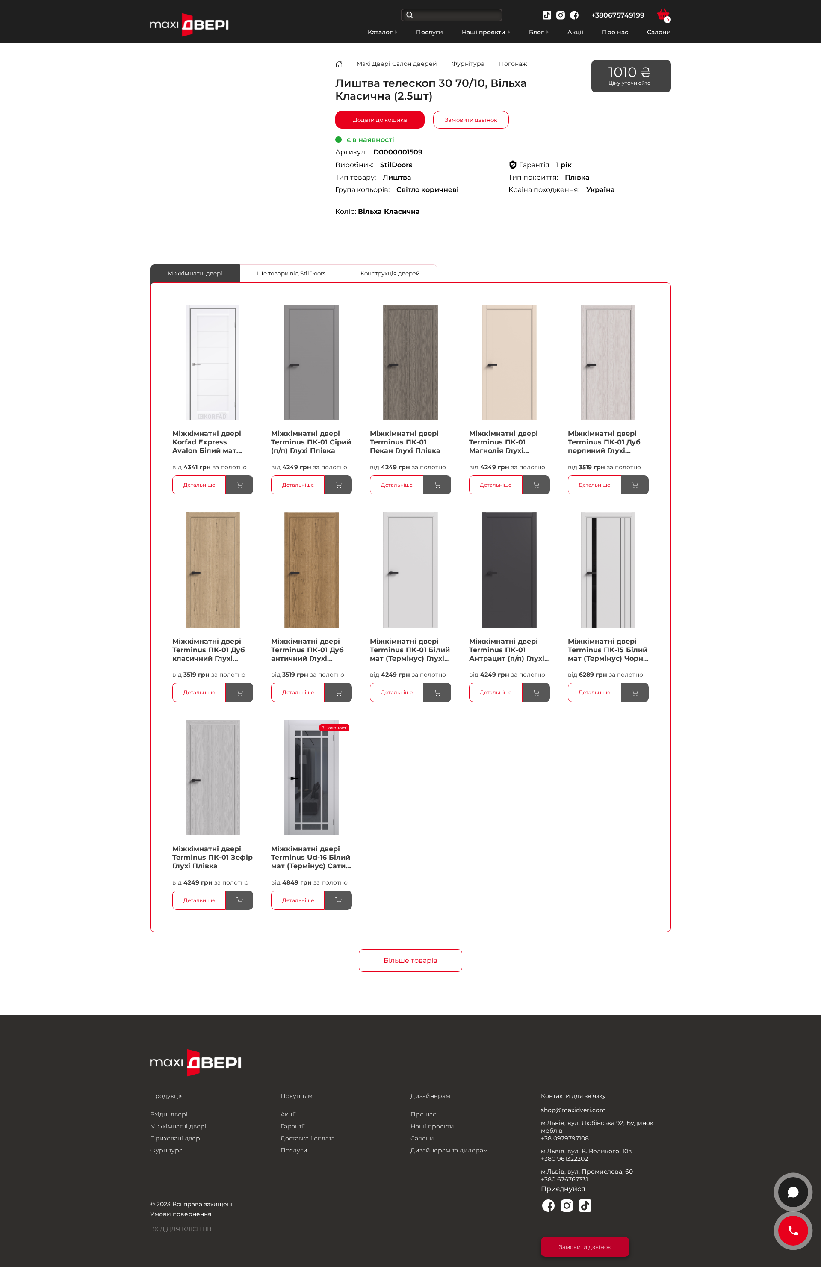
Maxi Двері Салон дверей (397, 64)
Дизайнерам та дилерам (449, 1150)
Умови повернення (180, 1214)
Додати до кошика (380, 119)
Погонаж (513, 64)
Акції (575, 32)
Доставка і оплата (308, 1138)
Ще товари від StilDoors (291, 273)
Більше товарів (410, 960)
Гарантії (293, 1126)
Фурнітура (468, 64)
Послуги (429, 32)
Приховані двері (176, 1138)
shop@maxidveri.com (573, 1110)
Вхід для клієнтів (180, 1229)
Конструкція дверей (390, 273)
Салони (659, 32)
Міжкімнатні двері (195, 273)
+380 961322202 (564, 1159)
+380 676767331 (564, 1179)
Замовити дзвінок (471, 119)
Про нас (615, 32)
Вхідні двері (169, 1114)
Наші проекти (432, 1126)
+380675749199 (617, 15)
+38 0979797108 (565, 1138)
